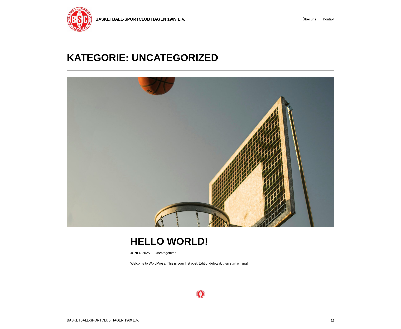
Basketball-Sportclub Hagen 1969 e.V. (140, 19)
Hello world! (169, 241)
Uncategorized (165, 253)
